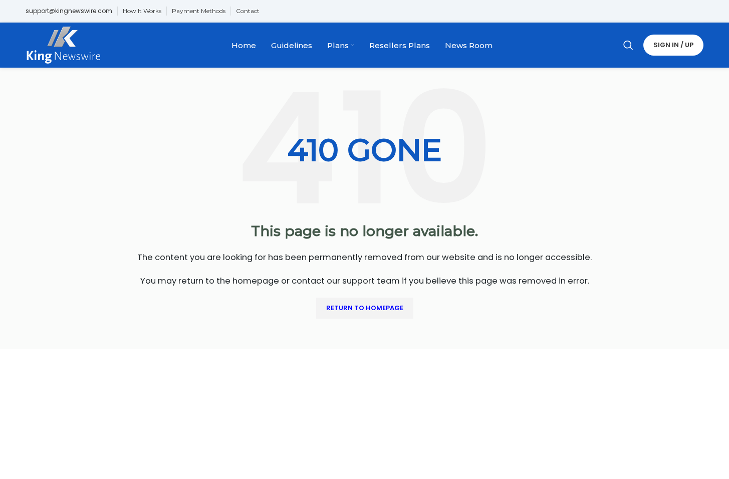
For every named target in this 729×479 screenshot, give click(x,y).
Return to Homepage (364, 308)
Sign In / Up (673, 45)
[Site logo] (63, 44)
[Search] (628, 45)
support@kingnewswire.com (69, 11)
